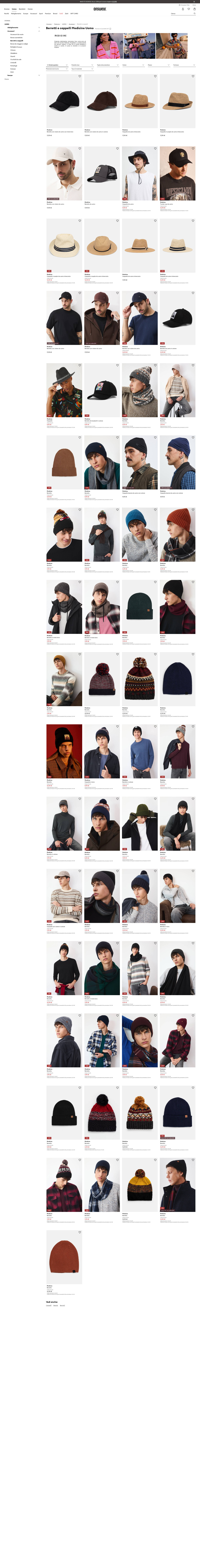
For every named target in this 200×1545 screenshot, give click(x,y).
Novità (6, 14)
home (30, 9)
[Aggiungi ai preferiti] (79, 76)
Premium (48, 14)
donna (6, 9)
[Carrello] (194, 9)
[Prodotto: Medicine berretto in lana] (177, 896)
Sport (41, 14)
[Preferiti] (189, 9)
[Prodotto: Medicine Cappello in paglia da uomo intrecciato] (177, 101)
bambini (22, 9)
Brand (55, 14)
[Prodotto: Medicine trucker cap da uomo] (177, 173)
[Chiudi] (194, 1)
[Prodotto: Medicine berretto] (140, 390)
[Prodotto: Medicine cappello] (64, 390)
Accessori (33, 14)
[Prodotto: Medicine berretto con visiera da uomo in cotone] (102, 101)
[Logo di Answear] (100, 9)
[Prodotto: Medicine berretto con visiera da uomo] (64, 173)
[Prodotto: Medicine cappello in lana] (102, 751)
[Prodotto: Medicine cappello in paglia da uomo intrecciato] (64, 246)
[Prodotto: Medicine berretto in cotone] (140, 751)
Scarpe (25, 14)
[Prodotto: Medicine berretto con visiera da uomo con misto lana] (64, 101)
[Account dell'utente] (183, 9)
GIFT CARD (74, 14)
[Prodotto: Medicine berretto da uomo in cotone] (177, 318)
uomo (14, 9)
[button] (57, 65)
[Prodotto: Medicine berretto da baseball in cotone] (102, 390)
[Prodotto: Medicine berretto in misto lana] (64, 607)
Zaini (66, 14)
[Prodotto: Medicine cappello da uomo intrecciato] (140, 101)
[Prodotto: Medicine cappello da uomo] (140, 173)
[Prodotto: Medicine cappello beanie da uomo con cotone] (140, 462)
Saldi (61, 14)
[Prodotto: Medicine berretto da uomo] (102, 173)
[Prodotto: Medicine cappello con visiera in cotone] (64, 896)
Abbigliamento (16, 14)
